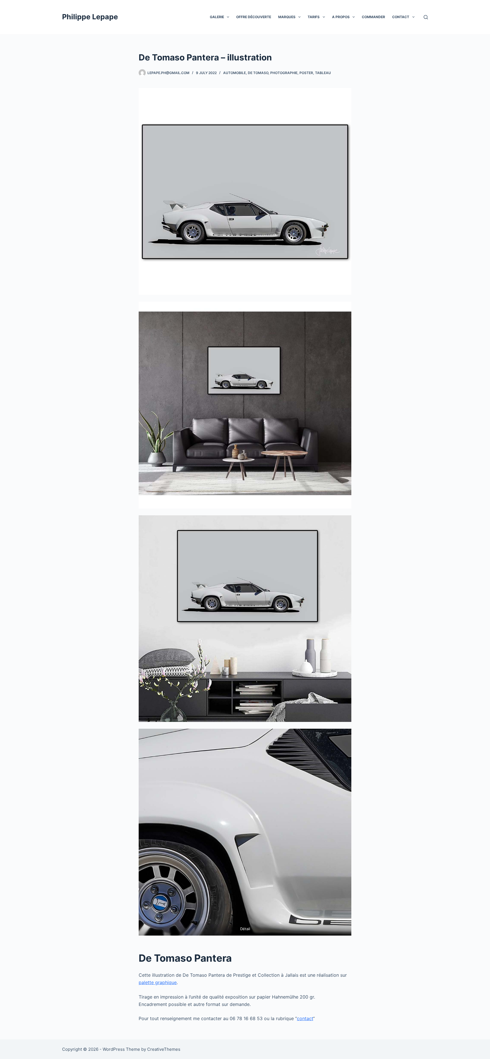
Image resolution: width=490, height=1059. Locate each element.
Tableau (323, 73)
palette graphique (158, 982)
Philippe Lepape (90, 16)
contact (305, 1018)
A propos (341, 17)
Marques (286, 17)
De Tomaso (258, 73)
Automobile (234, 73)
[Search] (426, 17)
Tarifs (314, 17)
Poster (306, 73)
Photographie (283, 73)
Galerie (217, 17)
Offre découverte (253, 17)
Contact (400, 17)
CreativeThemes (163, 1049)
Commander (373, 17)
